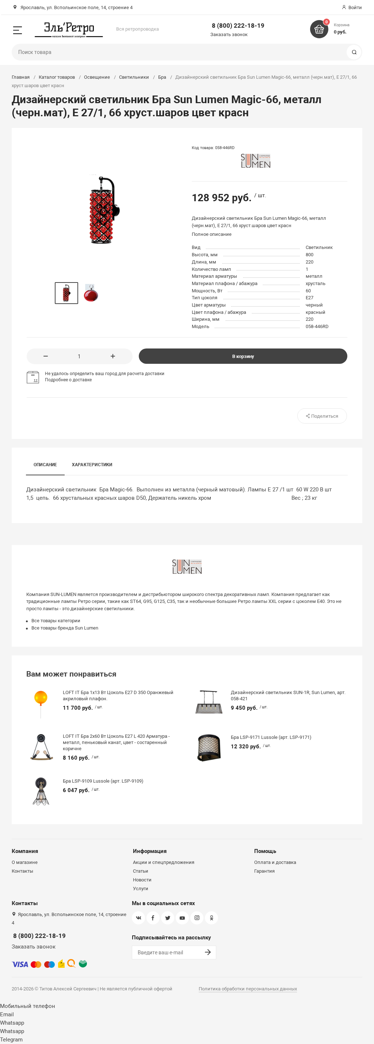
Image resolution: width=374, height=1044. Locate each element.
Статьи (140, 871)
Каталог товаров (57, 77)
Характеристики (92, 464)
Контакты (22, 871)
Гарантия (264, 871)
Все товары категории (55, 620)
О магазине (25, 862)
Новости (142, 880)
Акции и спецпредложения (163, 862)
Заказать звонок (229, 34)
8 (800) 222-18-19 (238, 25)
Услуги (140, 888)
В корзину (243, 356)
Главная (21, 77)
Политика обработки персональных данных (248, 989)
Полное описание (212, 234)
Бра (162, 77)
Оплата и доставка (275, 862)
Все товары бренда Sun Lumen (64, 628)
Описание (45, 464)
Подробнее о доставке (68, 379)
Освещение (97, 77)
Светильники (134, 77)
